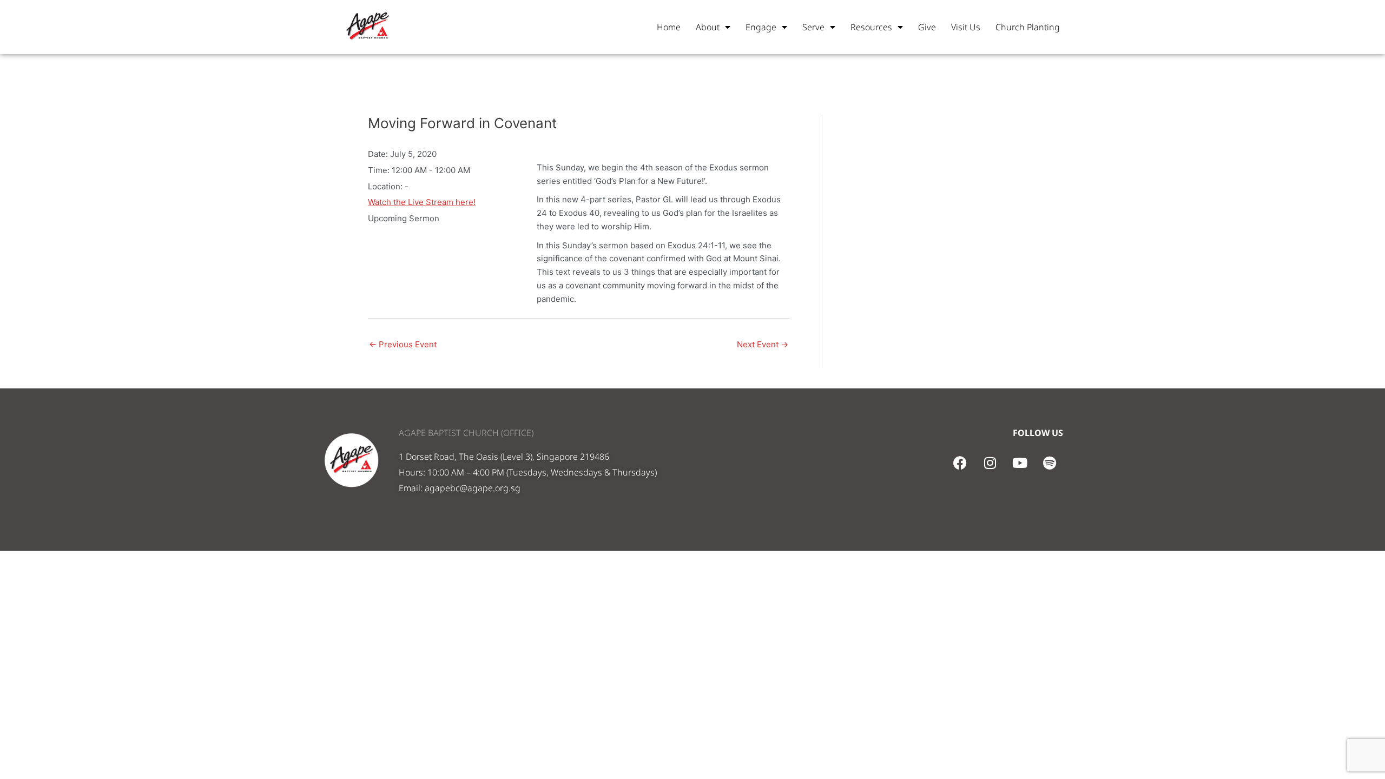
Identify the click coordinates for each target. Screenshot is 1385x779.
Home (669, 27)
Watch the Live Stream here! (422, 202)
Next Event (762, 344)
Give (927, 27)
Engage (761, 27)
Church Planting (1027, 27)
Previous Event (403, 344)
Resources (871, 27)
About (708, 27)
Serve (813, 27)
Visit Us (965, 27)
